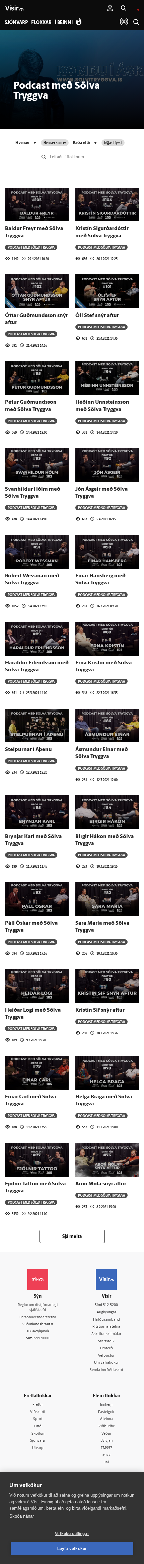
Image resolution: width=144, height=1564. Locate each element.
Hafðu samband (106, 1320)
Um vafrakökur (106, 1363)
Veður (106, 1434)
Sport (38, 1419)
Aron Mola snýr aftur (100, 1184)
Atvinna (106, 1419)
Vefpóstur (106, 1356)
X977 (106, 1455)
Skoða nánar (21, 1516)
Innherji (106, 1405)
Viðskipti (37, 1412)
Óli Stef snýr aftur (97, 315)
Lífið (38, 1426)
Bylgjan (106, 1441)
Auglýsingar (106, 1312)
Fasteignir (106, 1412)
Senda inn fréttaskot (106, 1370)
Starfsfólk (106, 1341)
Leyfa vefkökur (72, 1548)
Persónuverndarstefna (37, 1317)
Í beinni (64, 22)
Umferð (106, 1348)
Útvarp (38, 1448)
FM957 (106, 1448)
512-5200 (110, 1305)
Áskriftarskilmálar (106, 1334)
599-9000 (41, 1338)
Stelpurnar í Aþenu (28, 749)
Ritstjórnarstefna (106, 1327)
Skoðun (37, 1434)
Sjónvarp (37, 1441)
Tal (106, 1462)
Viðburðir (106, 1426)
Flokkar (41, 22)
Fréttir (37, 1405)
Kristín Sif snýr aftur (100, 1010)
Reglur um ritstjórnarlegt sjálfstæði (38, 1307)
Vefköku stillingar (72, 1533)
